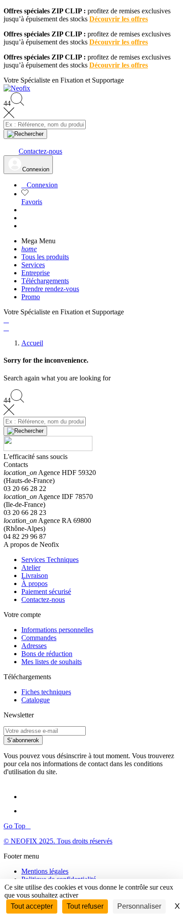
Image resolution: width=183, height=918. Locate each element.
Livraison (34, 575)
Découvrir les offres (118, 19)
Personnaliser (139, 906)
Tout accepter (32, 906)
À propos (34, 583)
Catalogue (35, 700)
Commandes (38, 637)
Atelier (30, 567)
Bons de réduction (46, 653)
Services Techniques (50, 559)
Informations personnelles (57, 629)
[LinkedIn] (29, 796)
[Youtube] (30, 811)
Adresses (34, 645)
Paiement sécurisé (46, 591)
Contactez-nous (43, 599)
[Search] (25, 134)
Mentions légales (44, 871)
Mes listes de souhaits (51, 661)
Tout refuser (85, 906)
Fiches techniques (46, 692)
